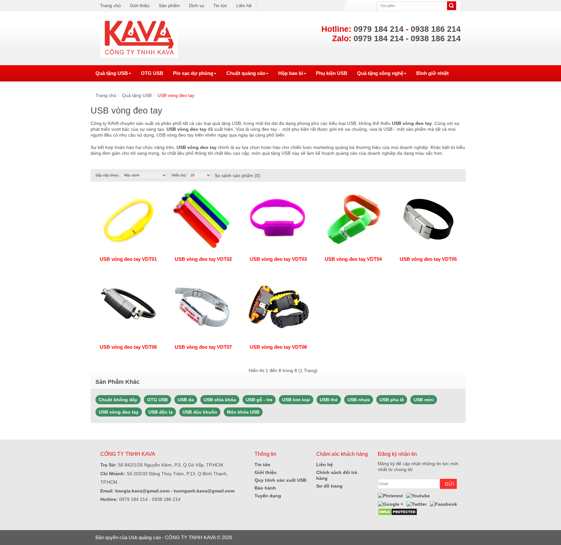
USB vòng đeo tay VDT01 (128, 259)
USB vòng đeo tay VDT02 (203, 259)
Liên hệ (244, 5)
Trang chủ (110, 5)
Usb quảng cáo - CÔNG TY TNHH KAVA (172, 537)
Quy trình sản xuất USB (280, 480)
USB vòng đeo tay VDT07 (203, 347)
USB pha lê (392, 399)
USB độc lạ (160, 412)
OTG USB (157, 399)
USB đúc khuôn (199, 412)
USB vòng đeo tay (175, 95)
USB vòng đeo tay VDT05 (428, 259)
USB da (186, 399)
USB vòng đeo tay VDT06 (128, 347)
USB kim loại (296, 399)
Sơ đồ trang (329, 486)
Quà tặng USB (137, 95)
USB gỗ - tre (259, 399)
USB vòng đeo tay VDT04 (353, 259)
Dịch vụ (196, 5)
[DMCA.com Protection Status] (397, 511)
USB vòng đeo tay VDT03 (278, 259)
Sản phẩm (169, 5)
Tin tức (220, 5)
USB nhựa (358, 399)
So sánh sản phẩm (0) (237, 175)
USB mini (424, 399)
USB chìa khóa (220, 399)
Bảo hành (265, 487)
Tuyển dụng (268, 495)
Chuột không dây (118, 399)
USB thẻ (329, 399)
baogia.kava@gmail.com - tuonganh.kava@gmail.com (174, 490)
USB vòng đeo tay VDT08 (278, 347)
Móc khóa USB (243, 412)
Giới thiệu (140, 5)
